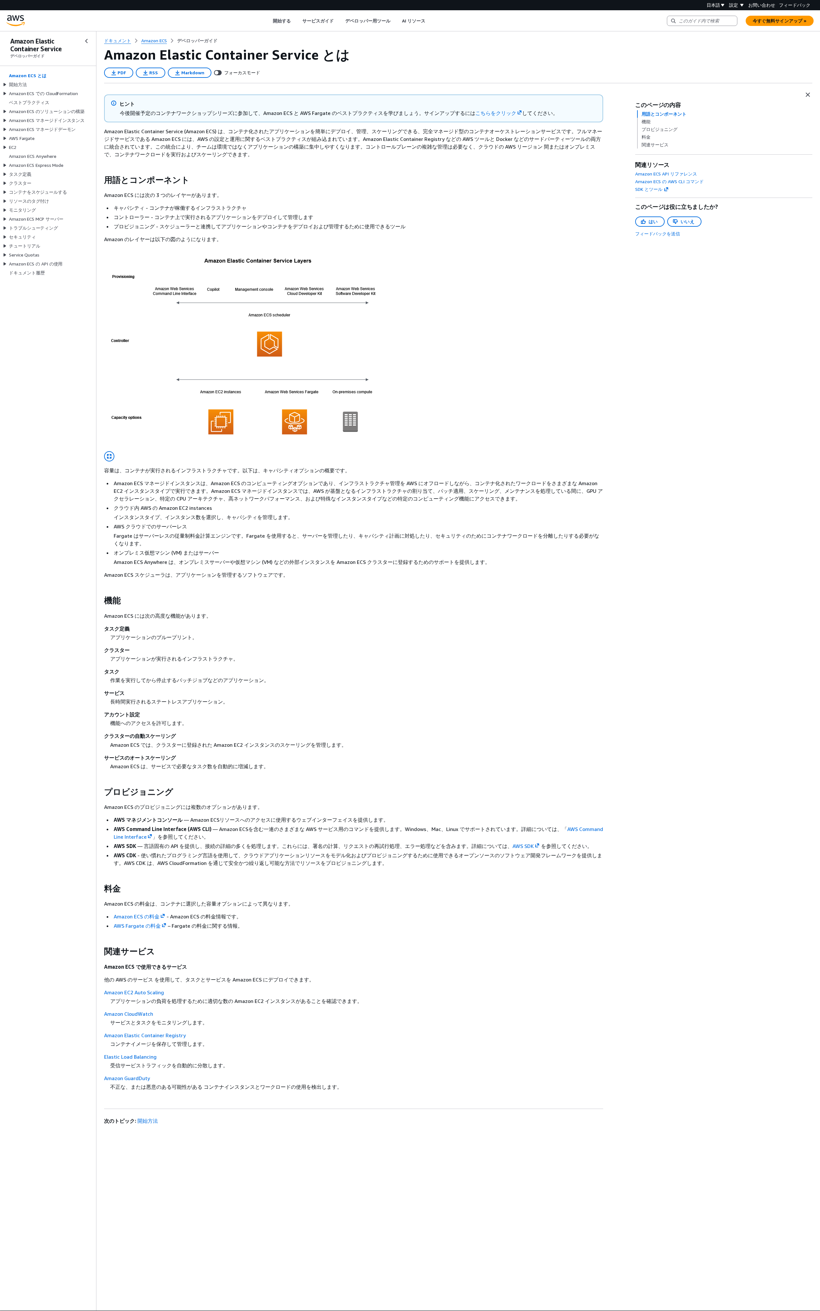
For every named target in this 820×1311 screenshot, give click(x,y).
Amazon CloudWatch (128, 1014)
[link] (197, 40)
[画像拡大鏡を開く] (109, 456)
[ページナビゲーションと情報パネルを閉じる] (807, 95)
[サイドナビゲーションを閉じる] (86, 41)
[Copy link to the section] (99, 180)
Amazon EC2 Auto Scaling (134, 992)
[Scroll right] (430, 21)
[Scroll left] (268, 21)
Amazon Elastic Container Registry (145, 1035)
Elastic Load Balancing (130, 1057)
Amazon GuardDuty (127, 1078)
